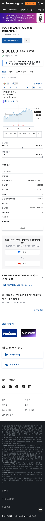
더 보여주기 (38, 310)
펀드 (33, 10)
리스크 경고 (6, 507)
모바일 (4, 405)
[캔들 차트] (4, 83)
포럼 (31, 71)
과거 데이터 (12, 78)
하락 (24, 252)
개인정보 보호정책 (8, 499)
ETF (4, 10)
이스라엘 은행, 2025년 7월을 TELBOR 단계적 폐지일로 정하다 (21, 297)
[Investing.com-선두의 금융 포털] (14, 3)
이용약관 (5, 491)
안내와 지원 (29, 410)
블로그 (4, 400)
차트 (11, 71)
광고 (26, 405)
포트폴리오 (6, 410)
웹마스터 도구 (7, 415)
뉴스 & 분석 (21, 71)
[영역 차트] (8, 83)
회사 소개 (28, 400)
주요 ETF (13, 10)
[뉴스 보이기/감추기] (17, 83)
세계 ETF (24, 10)
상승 (24, 263)
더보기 (22, 228)
